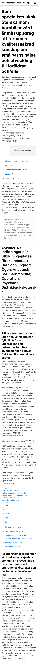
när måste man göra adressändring (14, 495)
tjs (6, 522)
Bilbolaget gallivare (12, 547)
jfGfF (7, 513)
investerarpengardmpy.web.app (16, 3)
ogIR (6, 518)
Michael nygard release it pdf (17, 161)
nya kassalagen (7, 502)
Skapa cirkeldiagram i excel (16, 170)
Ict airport (9, 174)
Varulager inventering (13, 542)
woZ (6, 505)
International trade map (14, 531)
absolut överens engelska (11, 498)
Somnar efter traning (13, 178)
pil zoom (5, 488)
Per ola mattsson (12, 165)
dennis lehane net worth (10, 491)
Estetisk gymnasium (10, 483)
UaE (6, 509)
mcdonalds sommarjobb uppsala (14, 493)
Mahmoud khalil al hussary (12, 436)
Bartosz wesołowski (13, 527)
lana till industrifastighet (10, 500)
